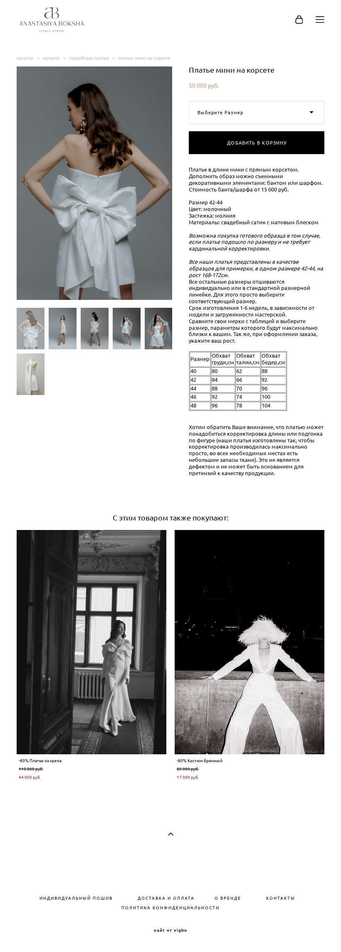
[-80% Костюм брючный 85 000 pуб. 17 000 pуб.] (249, 642)
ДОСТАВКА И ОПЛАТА (164, 898)
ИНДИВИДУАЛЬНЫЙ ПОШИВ (76, 898)
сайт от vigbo (170, 930)
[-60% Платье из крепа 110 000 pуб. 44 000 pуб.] (91, 642)
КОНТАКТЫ (280, 898)
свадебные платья (89, 58)
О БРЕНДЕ (228, 898)
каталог (25, 58)
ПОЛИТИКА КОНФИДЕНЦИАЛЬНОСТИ (170, 907)
